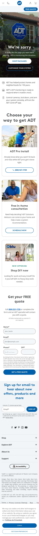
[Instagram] (22, 427)
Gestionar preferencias (19, 531)
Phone (6, 347)
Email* (6, 409)
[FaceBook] (12, 427)
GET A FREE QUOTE (19, 372)
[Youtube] (26, 427)
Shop (4, 438)
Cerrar (19, 525)
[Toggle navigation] (3, 3)
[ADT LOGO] (19, 3)
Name (6, 327)
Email (6, 337)
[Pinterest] (19, 427)
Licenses (18, 503)
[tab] (19, 437)
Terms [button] (4, 503)
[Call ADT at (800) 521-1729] (8, 3)
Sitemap (24, 503)
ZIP (23, 347)
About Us (6, 452)
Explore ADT (7, 445)
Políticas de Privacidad (13, 520)
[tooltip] (8, 3)
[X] (15, 427)
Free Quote (30, 9)
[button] (19, 466)
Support (5, 458)
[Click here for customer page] (30, 3)
